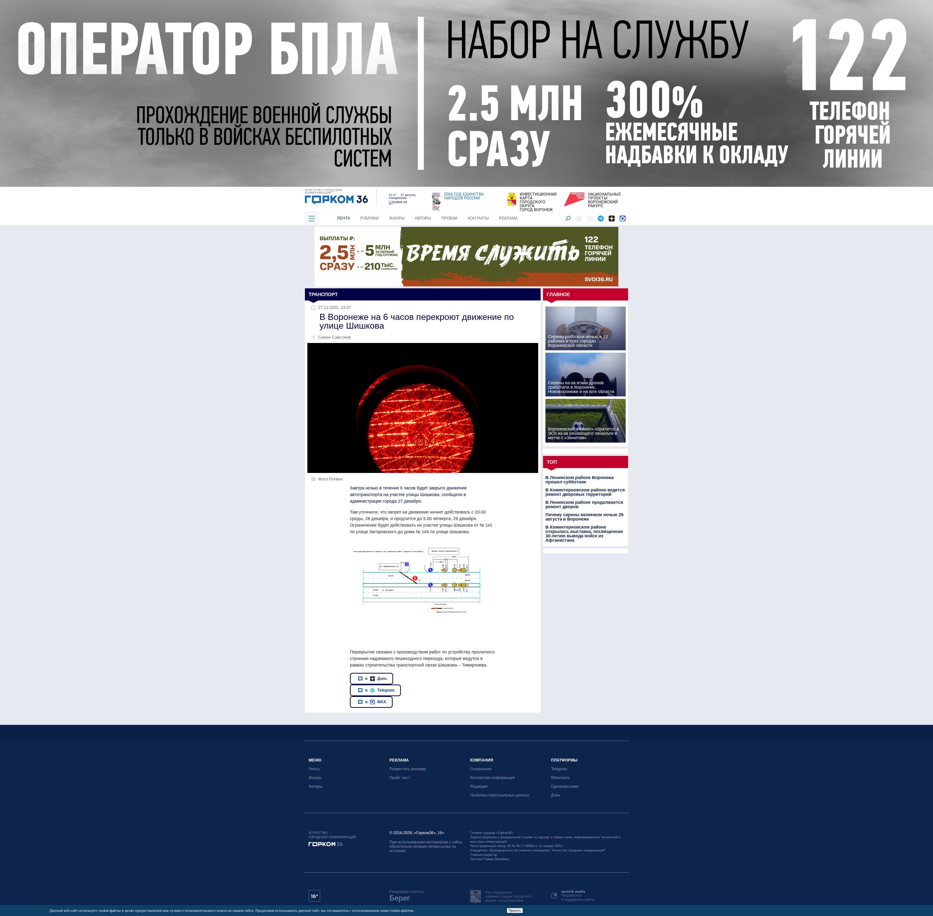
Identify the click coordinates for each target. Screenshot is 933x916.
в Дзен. (376, 678)
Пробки (449, 218)
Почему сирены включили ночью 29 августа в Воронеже (584, 517)
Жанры (397, 218)
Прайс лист (399, 778)
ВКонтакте (560, 778)
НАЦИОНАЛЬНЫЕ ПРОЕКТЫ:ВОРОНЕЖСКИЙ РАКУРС (604, 200)
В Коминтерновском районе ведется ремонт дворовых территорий (585, 492)
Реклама (508, 218)
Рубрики (369, 218)
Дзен (555, 795)
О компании (481, 769)
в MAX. (376, 702)
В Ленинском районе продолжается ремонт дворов (584, 504)
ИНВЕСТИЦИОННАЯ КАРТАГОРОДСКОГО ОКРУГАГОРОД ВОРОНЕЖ (538, 202)
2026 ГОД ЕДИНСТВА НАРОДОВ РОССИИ (464, 196)
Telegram (559, 769)
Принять (515, 910)
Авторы (423, 218)
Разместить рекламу (407, 769)
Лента (343, 218)
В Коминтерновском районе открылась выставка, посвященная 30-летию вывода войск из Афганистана (584, 533)
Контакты (478, 218)
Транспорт (323, 294)
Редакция (478, 786)
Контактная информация (492, 778)
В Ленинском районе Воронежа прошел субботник (579, 479)
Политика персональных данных (499, 795)
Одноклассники (565, 786)
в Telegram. (380, 690)
